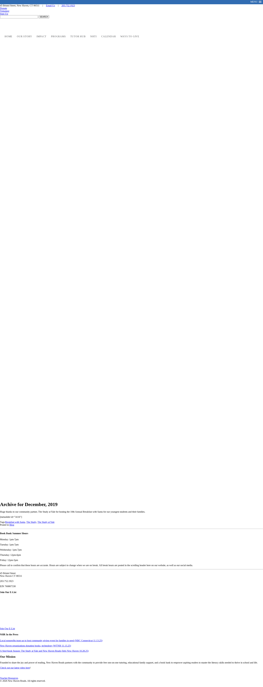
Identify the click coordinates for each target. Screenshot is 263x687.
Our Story (24, 36)
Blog (11, 525)
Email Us (50, 5)
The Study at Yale (45, 522)
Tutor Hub (78, 36)
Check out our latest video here (15, 667)
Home (8, 36)
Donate (3, 8)
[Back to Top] (257, 682)
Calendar (108, 36)
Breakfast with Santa (15, 522)
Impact (41, 36)
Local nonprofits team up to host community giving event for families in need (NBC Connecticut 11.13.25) (51, 640)
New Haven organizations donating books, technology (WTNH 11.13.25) (35, 645)
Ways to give (129, 36)
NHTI (93, 36)
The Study (31, 522)
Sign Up (4, 13)
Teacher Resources (9, 678)
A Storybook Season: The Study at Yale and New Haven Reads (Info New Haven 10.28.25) (44, 651)
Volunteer (4, 11)
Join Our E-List (7, 628)
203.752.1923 (68, 5)
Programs (58, 36)
